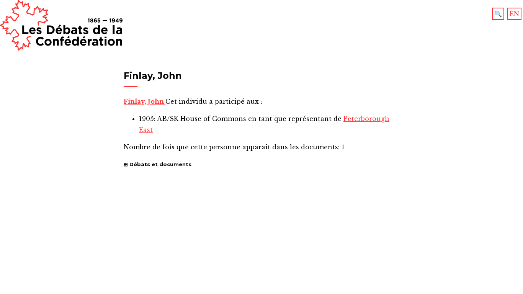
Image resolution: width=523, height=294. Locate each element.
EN (514, 14)
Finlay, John (144, 101)
